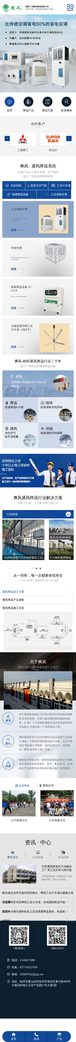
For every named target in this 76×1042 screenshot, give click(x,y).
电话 (36, 1038)
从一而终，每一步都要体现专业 (38, 578)
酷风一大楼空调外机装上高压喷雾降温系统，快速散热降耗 (38, 913)
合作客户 (38, 125)
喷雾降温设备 (20, 194)
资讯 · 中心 (38, 842)
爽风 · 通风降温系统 (38, 171)
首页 (9, 110)
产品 (59, 1038)
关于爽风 (38, 664)
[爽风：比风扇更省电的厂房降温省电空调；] (38, 54)
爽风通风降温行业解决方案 (38, 500)
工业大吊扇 (64, 185)
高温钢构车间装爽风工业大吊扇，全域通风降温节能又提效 (38, 904)
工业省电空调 (59, 194)
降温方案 (47, 110)
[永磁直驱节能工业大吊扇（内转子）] (54, 351)
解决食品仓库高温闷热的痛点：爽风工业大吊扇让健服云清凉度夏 (38, 894)
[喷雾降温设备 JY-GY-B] (54, 313)
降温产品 (28, 110)
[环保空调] (55, 263)
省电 (18, 376)
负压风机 (16, 185)
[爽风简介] (38, 708)
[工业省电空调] (53, 232)
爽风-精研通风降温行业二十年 (38, 363)
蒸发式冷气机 (38, 185)
